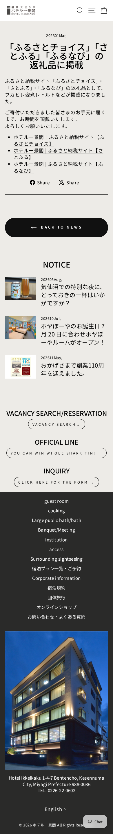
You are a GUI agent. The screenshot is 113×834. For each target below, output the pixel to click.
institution (56, 539)
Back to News (60, 227)
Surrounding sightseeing (56, 558)
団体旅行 (56, 597)
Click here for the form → (56, 482)
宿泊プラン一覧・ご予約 (56, 568)
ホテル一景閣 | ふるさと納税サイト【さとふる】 (58, 154)
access (56, 549)
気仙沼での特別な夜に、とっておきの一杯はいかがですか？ (73, 294)
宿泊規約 (56, 587)
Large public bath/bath (56, 520)
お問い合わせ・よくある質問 (56, 616)
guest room (56, 501)
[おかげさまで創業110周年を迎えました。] (20, 366)
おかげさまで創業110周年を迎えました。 (72, 369)
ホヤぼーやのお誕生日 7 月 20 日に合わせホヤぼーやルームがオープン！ (73, 334)
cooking (56, 510)
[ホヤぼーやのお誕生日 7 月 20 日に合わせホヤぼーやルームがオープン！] (20, 327)
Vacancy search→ (56, 424)
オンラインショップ (57, 607)
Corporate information (56, 578)
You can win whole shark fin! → (56, 452)
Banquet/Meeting (56, 529)
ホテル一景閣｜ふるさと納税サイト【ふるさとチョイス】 (59, 140)
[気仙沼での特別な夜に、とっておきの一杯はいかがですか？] (20, 288)
